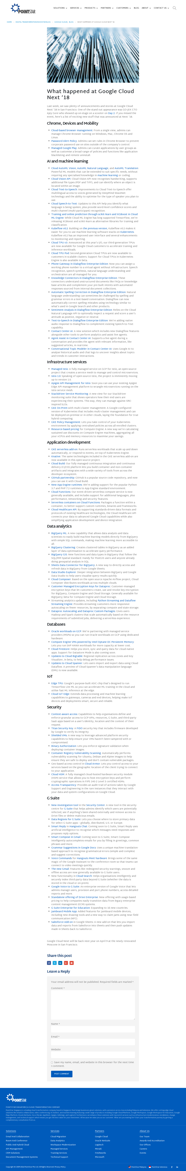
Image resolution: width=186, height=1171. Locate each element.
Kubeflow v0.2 (59, 228)
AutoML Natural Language (92, 168)
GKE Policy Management (65, 422)
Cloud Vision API (61, 179)
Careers (143, 1149)
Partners (106, 8)
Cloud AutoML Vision (63, 168)
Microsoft (99, 1157)
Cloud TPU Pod (60, 253)
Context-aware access (64, 714)
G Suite (68, 809)
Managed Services (59, 1149)
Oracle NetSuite (102, 1141)
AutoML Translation (126, 168)
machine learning (107, 175)
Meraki (98, 1149)
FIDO (80, 728)
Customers (122, 8)
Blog (136, 8)
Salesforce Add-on (62, 922)
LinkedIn (60, 963)
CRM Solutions (13, 1153)
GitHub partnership (62, 478)
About (145, 8)
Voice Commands (61, 858)
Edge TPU (57, 683)
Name (55, 1024)
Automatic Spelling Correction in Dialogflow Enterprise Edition (88, 292)
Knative (55, 456)
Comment (58, 988)
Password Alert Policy (64, 141)
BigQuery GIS (59, 554)
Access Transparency (63, 785)
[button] (175, 8)
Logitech (99, 1145)
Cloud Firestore (60, 649)
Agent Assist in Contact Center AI (71, 338)
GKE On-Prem (59, 408)
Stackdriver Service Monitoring (69, 394)
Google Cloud (101, 1137)
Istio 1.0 (55, 376)
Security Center (95, 805)
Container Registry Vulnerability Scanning (76, 753)
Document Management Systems (22, 1157)
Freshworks (100, 1153)
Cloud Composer (61, 579)
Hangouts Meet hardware (92, 858)
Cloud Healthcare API (64, 510)
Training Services (59, 1153)
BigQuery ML (59, 533)
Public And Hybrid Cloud (17, 1145)
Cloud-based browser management (71, 130)
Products (90, 8)
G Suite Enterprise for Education (70, 908)
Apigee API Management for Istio (70, 383)
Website (56, 1050)
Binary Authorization (63, 746)
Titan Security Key (62, 728)
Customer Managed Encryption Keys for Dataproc (80, 586)
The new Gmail (60, 869)
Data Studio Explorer (63, 572)
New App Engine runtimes (66, 485)
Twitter (55, 963)
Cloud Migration (58, 1137)
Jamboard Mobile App (64, 911)
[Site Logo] (22, 8)
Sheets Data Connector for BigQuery (73, 565)
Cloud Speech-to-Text (64, 204)
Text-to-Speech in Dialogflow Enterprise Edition (79, 320)
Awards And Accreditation (152, 1141)
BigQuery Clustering (63, 547)
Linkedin (177, 1167)
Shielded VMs (59, 735)
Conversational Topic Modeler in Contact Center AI (81, 349)
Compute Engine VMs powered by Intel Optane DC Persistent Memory (92, 642)
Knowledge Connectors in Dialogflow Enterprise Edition (84, 278)
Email (72, 963)
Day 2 (111, 113)
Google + (66, 963)
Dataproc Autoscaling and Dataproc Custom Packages (83, 611)
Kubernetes (127, 232)
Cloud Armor (92, 764)
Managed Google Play (64, 148)
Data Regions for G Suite (65, 819)
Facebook (49, 963)
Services (74, 8)
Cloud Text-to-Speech (64, 189)
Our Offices (145, 1145)
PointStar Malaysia (139, 1167)
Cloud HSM (57, 774)
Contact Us (160, 8)
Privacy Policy (60, 1167)
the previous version (95, 228)
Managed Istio (59, 369)
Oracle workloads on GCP (66, 631)
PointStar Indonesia (159, 1167)
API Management (14, 1149)
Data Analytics (58, 1141)
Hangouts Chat (78, 826)
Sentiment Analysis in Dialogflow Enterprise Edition (81, 310)
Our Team (144, 1137)
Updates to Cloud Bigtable (66, 656)
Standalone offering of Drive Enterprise (74, 897)
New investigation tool (64, 805)
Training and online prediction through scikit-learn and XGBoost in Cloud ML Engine (94, 216)
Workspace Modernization (63, 1145)
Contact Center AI (62, 331)
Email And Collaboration (17, 1137)
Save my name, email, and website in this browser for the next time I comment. (92, 1064)
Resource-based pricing (65, 429)
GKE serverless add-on (64, 449)
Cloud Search (84, 876)
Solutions (59, 8)
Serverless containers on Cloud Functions (75, 502)
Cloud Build (58, 463)
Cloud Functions (60, 492)
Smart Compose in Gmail (65, 837)
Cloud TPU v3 (59, 243)
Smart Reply (58, 826)
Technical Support (59, 1157)
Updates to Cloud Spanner (66, 663)
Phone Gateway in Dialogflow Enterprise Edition (79, 264)
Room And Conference (16, 1141)
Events (143, 1153)
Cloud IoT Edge (60, 694)
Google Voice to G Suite (65, 887)
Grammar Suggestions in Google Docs (73, 848)
